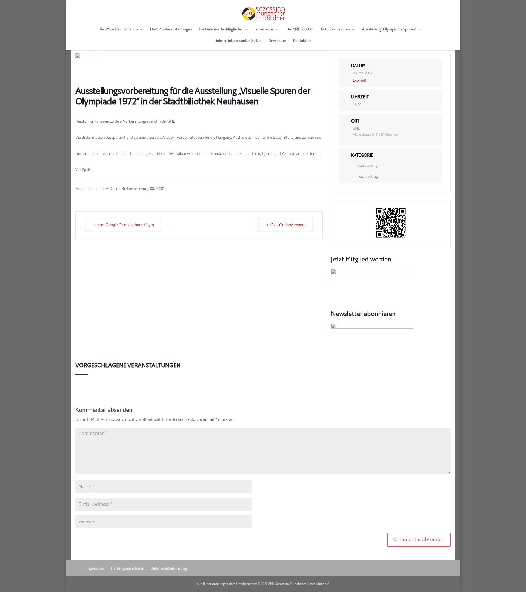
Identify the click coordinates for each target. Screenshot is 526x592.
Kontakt (299, 41)
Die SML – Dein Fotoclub (118, 29)
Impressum (94, 568)
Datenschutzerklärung (168, 568)
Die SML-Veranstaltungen (171, 29)
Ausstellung (368, 165)
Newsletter (277, 41)
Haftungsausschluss (127, 568)
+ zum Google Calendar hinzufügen (123, 225)
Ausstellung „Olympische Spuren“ (389, 29)
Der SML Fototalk (300, 29)
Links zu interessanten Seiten (238, 41)
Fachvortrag (368, 176)
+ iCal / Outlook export (285, 225)
